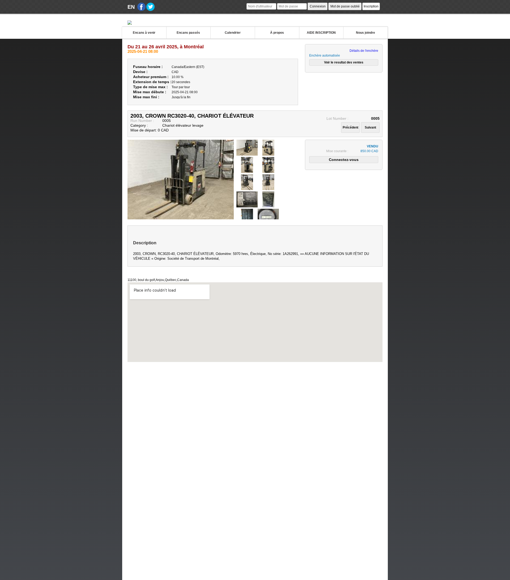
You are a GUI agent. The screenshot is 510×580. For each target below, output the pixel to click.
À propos (277, 33)
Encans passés (188, 33)
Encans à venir (144, 33)
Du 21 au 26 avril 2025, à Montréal (166, 46)
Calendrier (233, 33)
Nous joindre (365, 33)
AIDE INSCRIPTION (321, 33)
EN (131, 7)
